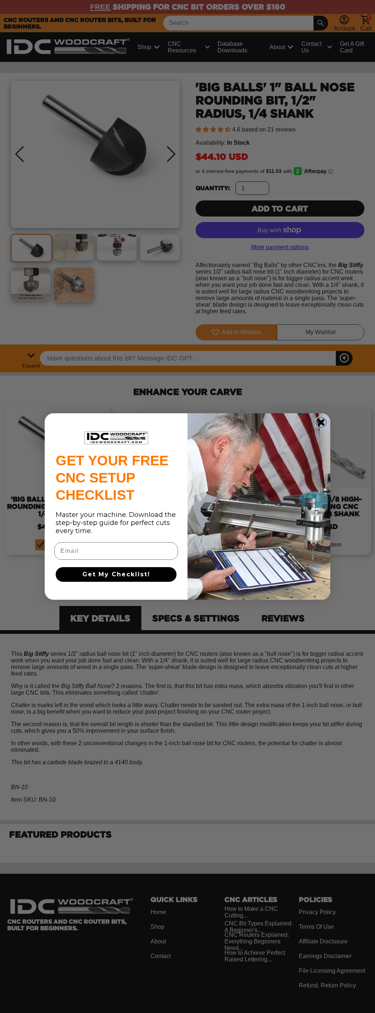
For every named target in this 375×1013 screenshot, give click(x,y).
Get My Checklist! (116, 574)
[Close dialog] (321, 422)
